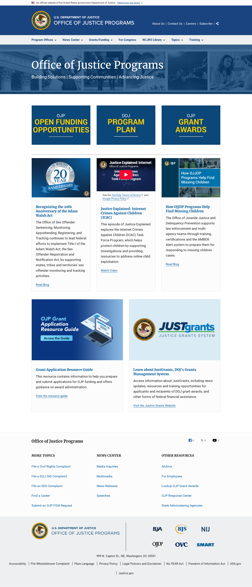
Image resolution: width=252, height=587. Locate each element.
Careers (191, 23)
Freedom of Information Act (206, 564)
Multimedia (104, 476)
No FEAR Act (174, 564)
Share (220, 26)
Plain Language (84, 564)
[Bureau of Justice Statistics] (181, 534)
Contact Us (175, 23)
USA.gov (235, 564)
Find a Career (41, 495)
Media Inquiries (107, 466)
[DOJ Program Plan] (126, 125)
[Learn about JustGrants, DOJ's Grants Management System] (174, 329)
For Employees (172, 476)
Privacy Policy (108, 564)
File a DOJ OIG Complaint (49, 476)
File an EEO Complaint (47, 486)
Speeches (103, 495)
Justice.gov (126, 573)
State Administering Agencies (182, 505)
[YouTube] (216, 443)
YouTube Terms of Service (126, 195)
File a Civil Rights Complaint (51, 466)
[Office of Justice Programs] (41, 20)
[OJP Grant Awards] (191, 125)
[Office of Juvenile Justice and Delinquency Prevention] (158, 548)
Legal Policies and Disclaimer (141, 564)
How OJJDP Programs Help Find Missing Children (188, 209)
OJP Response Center (177, 495)
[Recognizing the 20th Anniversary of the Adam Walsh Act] (61, 177)
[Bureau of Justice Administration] (157, 532)
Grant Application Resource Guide (64, 370)
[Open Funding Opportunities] (61, 125)
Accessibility (17, 564)
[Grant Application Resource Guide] (77, 329)
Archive (167, 466)
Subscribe (205, 23)
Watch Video (109, 270)
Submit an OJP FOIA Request (52, 505)
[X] (204, 443)
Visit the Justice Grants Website (154, 405)
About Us (158, 23)
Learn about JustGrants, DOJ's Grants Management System (164, 372)
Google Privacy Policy (114, 198)
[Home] (94, 20)
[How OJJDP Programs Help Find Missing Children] (191, 177)
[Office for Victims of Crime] (181, 547)
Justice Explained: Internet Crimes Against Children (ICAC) (123, 213)
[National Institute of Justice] (205, 532)
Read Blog (42, 285)
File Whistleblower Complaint (50, 564)
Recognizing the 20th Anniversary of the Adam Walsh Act (57, 211)
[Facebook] (193, 443)
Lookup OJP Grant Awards (180, 486)
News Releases (107, 486)
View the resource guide (52, 396)
